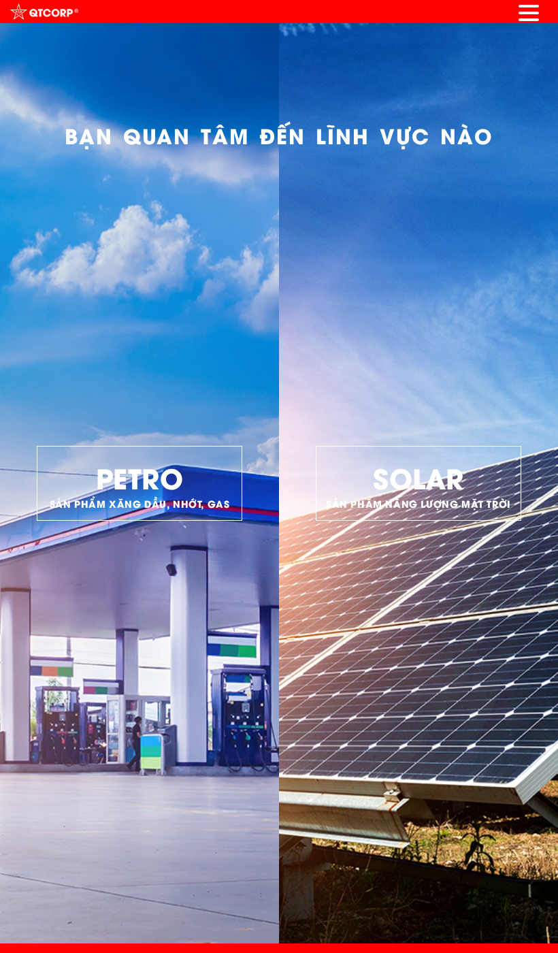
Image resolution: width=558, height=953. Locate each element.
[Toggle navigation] (529, 11)
